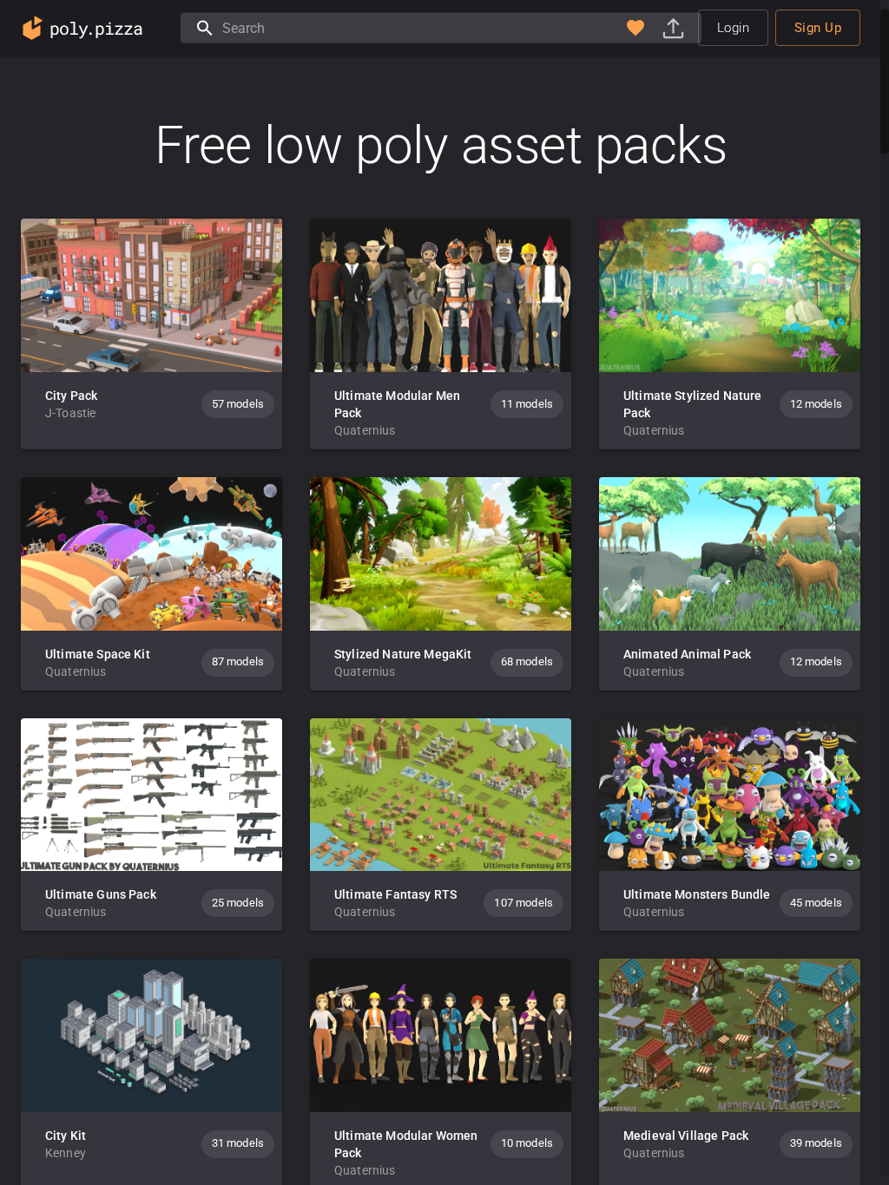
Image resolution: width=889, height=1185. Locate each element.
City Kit (65, 1135)
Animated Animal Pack (687, 654)
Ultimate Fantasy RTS (395, 894)
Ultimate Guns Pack (100, 894)
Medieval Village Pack (685, 1135)
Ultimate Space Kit (97, 654)
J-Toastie (70, 413)
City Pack (71, 396)
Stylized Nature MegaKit (402, 654)
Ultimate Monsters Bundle (697, 894)
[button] (635, 28)
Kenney (65, 1153)
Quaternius (365, 430)
